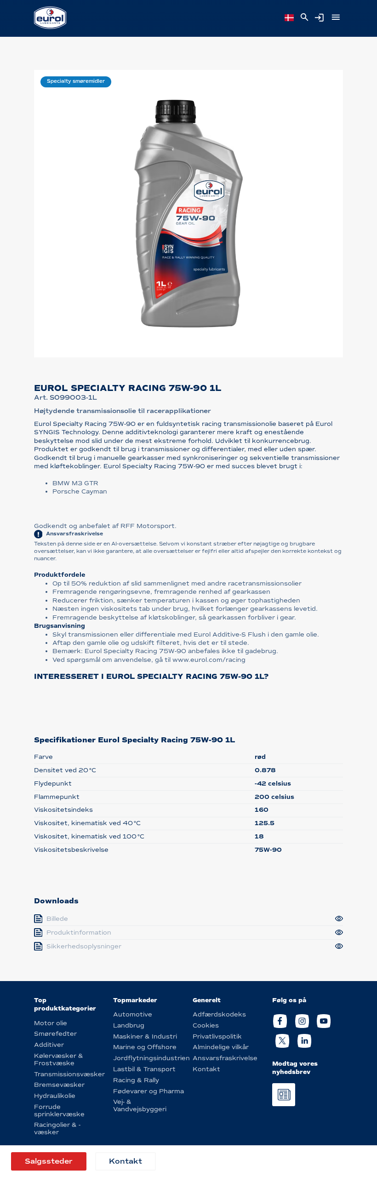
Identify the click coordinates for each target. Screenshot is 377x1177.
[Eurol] (50, 17)
